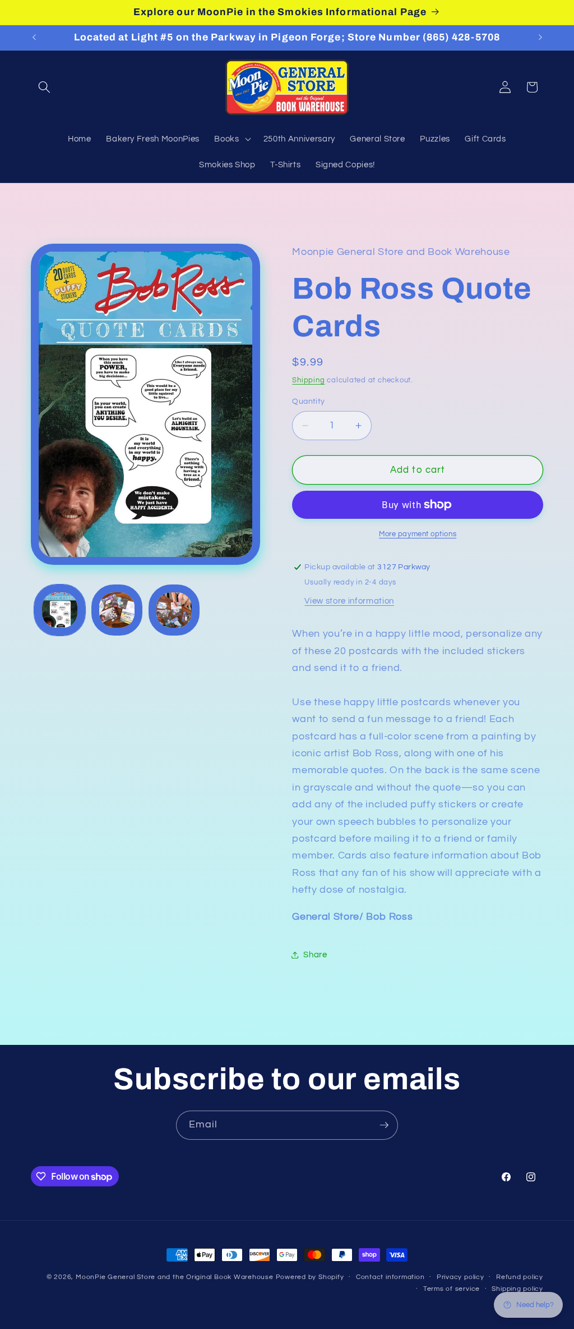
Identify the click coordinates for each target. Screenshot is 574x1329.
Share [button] (315, 954)
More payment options (417, 534)
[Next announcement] (540, 37)
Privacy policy (460, 1277)
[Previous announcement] (34, 37)
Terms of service (451, 1289)
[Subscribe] (384, 1125)
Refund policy (519, 1277)
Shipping (308, 380)
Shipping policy (517, 1289)
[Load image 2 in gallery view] (116, 610)
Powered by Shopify (310, 1277)
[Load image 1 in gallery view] (59, 610)
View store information (349, 600)
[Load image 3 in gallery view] (174, 610)
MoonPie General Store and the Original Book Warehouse (175, 1277)
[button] (44, 87)
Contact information (390, 1277)
